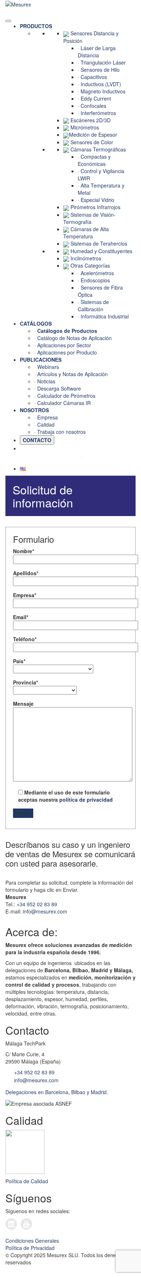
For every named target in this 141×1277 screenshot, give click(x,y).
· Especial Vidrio (96, 199)
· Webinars (46, 366)
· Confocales (92, 105)
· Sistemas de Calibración (93, 305)
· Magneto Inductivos (101, 91)
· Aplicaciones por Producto (65, 352)
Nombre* (23, 551)
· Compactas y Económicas (94, 160)
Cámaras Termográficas (98, 149)
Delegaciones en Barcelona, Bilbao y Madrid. (56, 1092)
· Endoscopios (94, 280)
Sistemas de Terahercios (98, 243)
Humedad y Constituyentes (101, 251)
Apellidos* (25, 573)
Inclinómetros (85, 258)
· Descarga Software (57, 388)
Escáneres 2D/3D (90, 120)
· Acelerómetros (96, 273)
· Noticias (44, 381)
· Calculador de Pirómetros (64, 395)
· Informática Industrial (103, 316)
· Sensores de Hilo (99, 69)
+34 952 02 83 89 (37, 904)
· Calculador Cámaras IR (62, 402)
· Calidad (44, 424)
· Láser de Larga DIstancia (97, 51)
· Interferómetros (97, 112)
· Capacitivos (92, 76)
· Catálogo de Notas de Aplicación (73, 338)
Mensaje (23, 703)
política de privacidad (86, 799)
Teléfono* (25, 639)
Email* (20, 617)
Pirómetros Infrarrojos (95, 207)
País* (19, 661)
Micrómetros (84, 127)
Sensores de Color (91, 142)
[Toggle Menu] (8, 21)
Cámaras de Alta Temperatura (86, 232)
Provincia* (25, 682)
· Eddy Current (94, 98)
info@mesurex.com (45, 911)
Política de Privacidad (30, 1247)
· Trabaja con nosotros (60, 431)
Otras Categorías (90, 265)
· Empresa (46, 417)
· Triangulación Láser (102, 62)
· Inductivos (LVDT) (99, 84)
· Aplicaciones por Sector (62, 345)
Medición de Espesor (93, 134)
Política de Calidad (26, 1181)
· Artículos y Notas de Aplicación (71, 374)
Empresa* (24, 595)
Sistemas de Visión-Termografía (89, 218)
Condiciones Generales (32, 1240)
